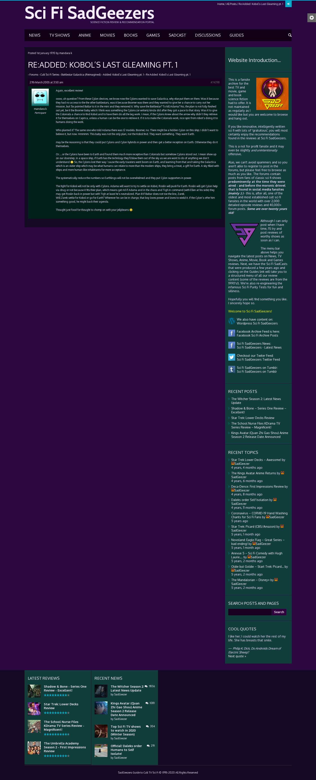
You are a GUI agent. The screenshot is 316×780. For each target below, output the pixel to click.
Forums (33, 74)
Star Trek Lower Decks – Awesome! (256, 460)
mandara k (65, 53)
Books (131, 35)
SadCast (177, 35)
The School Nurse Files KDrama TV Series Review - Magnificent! (64, 725)
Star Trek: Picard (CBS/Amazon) (253, 526)
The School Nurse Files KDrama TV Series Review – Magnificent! (255, 425)
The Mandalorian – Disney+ (250, 580)
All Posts (231, 4)
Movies (107, 35)
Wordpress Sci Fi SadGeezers (256, 323)
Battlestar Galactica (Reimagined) (81, 74)
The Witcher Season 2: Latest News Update (127, 688)
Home (220, 4)
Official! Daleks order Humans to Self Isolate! (126, 749)
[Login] (288, 4)
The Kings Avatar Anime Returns (253, 473)
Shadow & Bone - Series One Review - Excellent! (65, 688)
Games (153, 35)
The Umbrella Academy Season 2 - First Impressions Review (65, 747)
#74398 (215, 82)
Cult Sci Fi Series (49, 74)
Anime (85, 35)
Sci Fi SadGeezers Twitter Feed (257, 359)
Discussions (208, 35)
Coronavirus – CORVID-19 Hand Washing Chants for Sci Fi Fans (259, 515)
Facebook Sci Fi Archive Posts (256, 335)
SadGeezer (120, 694)
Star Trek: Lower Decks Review (252, 418)
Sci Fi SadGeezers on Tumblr (256, 371)
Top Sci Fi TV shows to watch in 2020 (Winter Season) (126, 730)
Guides (237, 35)
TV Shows (59, 35)
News (34, 35)
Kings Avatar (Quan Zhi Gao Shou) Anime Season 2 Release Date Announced (259, 435)
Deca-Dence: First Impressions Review (257, 486)
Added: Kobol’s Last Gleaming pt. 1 (123, 74)
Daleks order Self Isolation (249, 500)
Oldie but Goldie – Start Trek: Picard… (257, 566)
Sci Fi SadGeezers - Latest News (258, 347)
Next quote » (237, 656)
